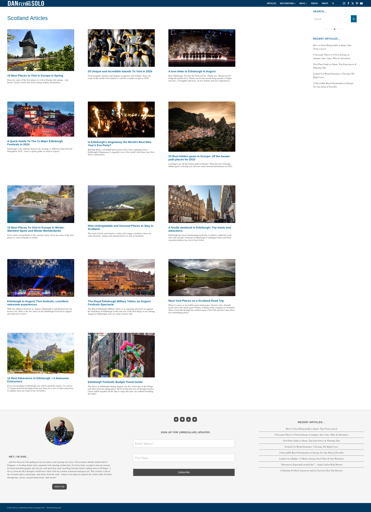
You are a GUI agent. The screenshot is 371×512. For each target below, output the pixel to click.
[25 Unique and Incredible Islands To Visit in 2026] (121, 48)
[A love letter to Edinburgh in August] (201, 48)
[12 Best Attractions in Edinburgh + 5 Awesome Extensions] (40, 353)
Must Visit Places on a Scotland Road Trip (196, 300)
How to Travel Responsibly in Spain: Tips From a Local (311, 428)
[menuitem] (271, 3)
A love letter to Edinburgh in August (192, 71)
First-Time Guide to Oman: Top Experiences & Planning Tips (311, 440)
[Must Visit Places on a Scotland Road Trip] (201, 277)
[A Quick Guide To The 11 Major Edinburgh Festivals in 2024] (40, 119)
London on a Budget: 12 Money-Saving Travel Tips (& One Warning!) (311, 458)
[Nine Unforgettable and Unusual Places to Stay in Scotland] (121, 203)
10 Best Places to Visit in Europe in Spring (35, 75)
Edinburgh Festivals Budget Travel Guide (115, 381)
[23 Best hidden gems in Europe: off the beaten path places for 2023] (201, 127)
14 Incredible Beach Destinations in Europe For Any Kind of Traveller (311, 452)
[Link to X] (353, 3)
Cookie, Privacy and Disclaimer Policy (20, 507)
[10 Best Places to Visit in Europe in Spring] (40, 50)
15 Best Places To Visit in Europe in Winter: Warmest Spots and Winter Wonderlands (35, 229)
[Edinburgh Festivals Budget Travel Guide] (121, 355)
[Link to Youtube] (361, 3)
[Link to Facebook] (348, 3)
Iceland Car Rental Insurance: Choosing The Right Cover (311, 446)
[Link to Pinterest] (357, 3)
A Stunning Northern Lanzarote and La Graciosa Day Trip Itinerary (311, 470)
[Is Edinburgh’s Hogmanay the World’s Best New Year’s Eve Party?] (121, 119)
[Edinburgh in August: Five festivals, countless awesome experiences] (40, 278)
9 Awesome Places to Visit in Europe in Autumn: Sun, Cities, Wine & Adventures (311, 434)
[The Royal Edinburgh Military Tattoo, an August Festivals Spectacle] (121, 278)
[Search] (333, 3)
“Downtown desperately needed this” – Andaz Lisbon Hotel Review (311, 464)
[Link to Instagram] (344, 3)
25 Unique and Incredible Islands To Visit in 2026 (120, 71)
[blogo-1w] (25, 3)
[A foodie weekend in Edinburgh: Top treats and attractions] (201, 204)
